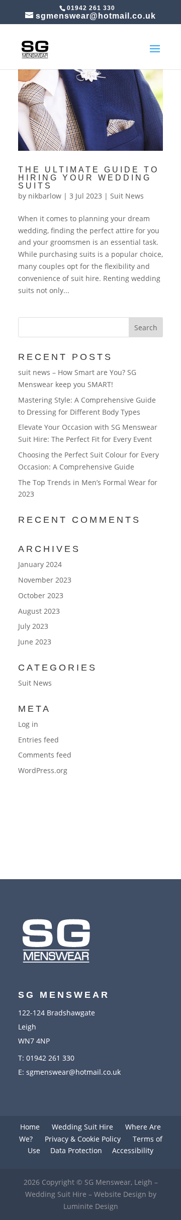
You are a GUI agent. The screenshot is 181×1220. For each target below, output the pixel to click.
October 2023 (40, 595)
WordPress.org (42, 770)
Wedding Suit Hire (82, 1127)
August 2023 (39, 611)
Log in (28, 724)
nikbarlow (44, 196)
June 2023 (34, 641)
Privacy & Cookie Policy (83, 1139)
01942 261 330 (50, 1058)
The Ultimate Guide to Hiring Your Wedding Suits (88, 177)
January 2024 (40, 564)
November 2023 (44, 580)
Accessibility (132, 1150)
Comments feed (44, 755)
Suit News (127, 196)
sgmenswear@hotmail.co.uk (73, 1072)
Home (30, 1127)
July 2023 (33, 626)
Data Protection (76, 1150)
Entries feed (38, 739)
